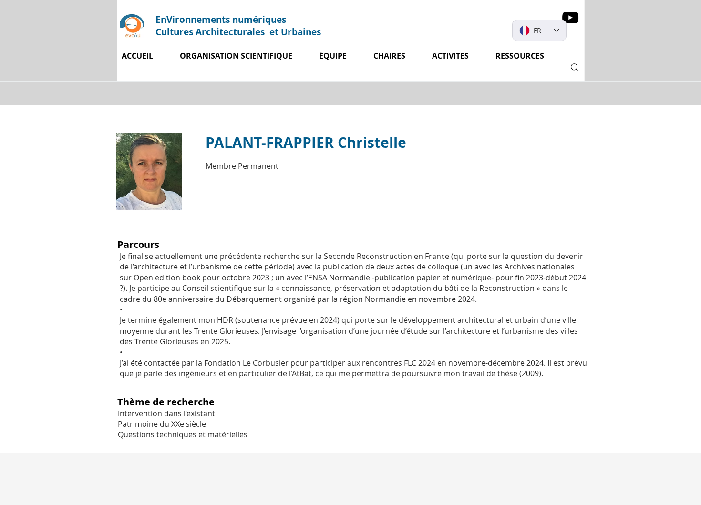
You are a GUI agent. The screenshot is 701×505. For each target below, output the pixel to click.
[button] (456, 56)
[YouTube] (570, 18)
